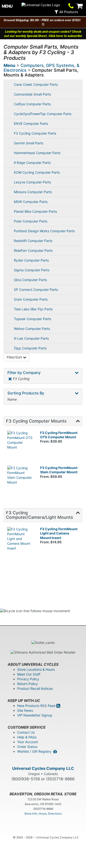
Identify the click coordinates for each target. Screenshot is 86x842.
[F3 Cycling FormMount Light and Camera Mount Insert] (20, 540)
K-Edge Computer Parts (32, 163)
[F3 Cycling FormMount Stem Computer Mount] (20, 478)
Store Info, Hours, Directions (43, 813)
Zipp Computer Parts (30, 348)
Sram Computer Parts (31, 299)
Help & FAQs (27, 737)
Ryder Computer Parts (31, 260)
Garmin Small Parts (28, 143)
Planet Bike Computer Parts (35, 211)
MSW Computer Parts (31, 202)
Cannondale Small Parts (32, 94)
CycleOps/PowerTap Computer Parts (42, 114)
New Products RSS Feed (36, 706)
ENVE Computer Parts (31, 123)
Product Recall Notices (35, 688)
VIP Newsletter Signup (34, 715)
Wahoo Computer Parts (32, 329)
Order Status (27, 747)
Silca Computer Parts (30, 280)
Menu (9, 65)
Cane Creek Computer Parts (36, 84)
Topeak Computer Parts (32, 319)
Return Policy (27, 684)
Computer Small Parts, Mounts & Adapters (41, 72)
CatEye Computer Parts (32, 104)
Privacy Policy (28, 679)
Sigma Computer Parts (31, 270)
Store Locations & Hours (36, 669)
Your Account (27, 742)
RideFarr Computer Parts (33, 250)
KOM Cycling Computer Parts (37, 172)
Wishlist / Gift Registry (35, 751)
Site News (25, 710)
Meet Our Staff (28, 674)
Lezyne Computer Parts (32, 182)
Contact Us (26, 732)
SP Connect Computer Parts (36, 289)
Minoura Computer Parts (33, 192)
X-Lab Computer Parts (31, 338)
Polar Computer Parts (30, 221)
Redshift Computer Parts (33, 241)
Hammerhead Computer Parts (37, 153)
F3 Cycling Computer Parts (35, 133)
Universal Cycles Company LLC (43, 768)
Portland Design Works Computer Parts (44, 231)
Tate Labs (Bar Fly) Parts (33, 309)
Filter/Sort (15, 357)
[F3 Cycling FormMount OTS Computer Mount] (20, 443)
